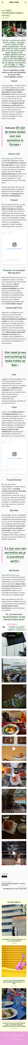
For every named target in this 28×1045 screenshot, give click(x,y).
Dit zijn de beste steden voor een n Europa (15, 136)
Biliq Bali (7, 517)
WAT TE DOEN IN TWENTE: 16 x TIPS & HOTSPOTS (13, 884)
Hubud (6, 85)
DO (2, 7)
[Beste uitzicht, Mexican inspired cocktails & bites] (14, 670)
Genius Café (9, 158)
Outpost (5, 211)
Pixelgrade (18, 1039)
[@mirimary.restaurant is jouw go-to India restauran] (14, 749)
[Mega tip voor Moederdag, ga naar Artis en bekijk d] (14, 696)
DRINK (13, 1021)
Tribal (4, 412)
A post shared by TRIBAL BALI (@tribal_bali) (14, 474)
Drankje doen (7, 1021)
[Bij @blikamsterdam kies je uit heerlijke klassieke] (14, 775)
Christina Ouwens (5, 18)
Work (4, 876)
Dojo (24, 379)
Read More (14, 943)
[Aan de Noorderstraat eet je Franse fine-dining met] (14, 827)
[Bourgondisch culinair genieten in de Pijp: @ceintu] (14, 722)
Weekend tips (15, 937)
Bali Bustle (16, 575)
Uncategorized (20, 1021)
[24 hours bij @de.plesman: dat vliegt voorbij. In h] (14, 801)
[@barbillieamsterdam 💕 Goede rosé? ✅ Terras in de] (14, 853)
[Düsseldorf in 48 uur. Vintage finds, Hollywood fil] (14, 644)
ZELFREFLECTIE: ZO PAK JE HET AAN (14, 889)
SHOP (14, 978)
